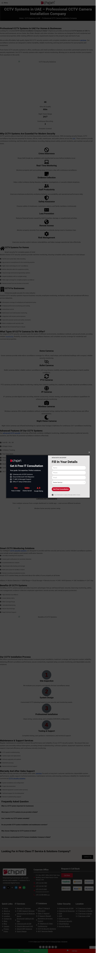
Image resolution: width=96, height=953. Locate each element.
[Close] (89, 452)
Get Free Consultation (61, 489)
